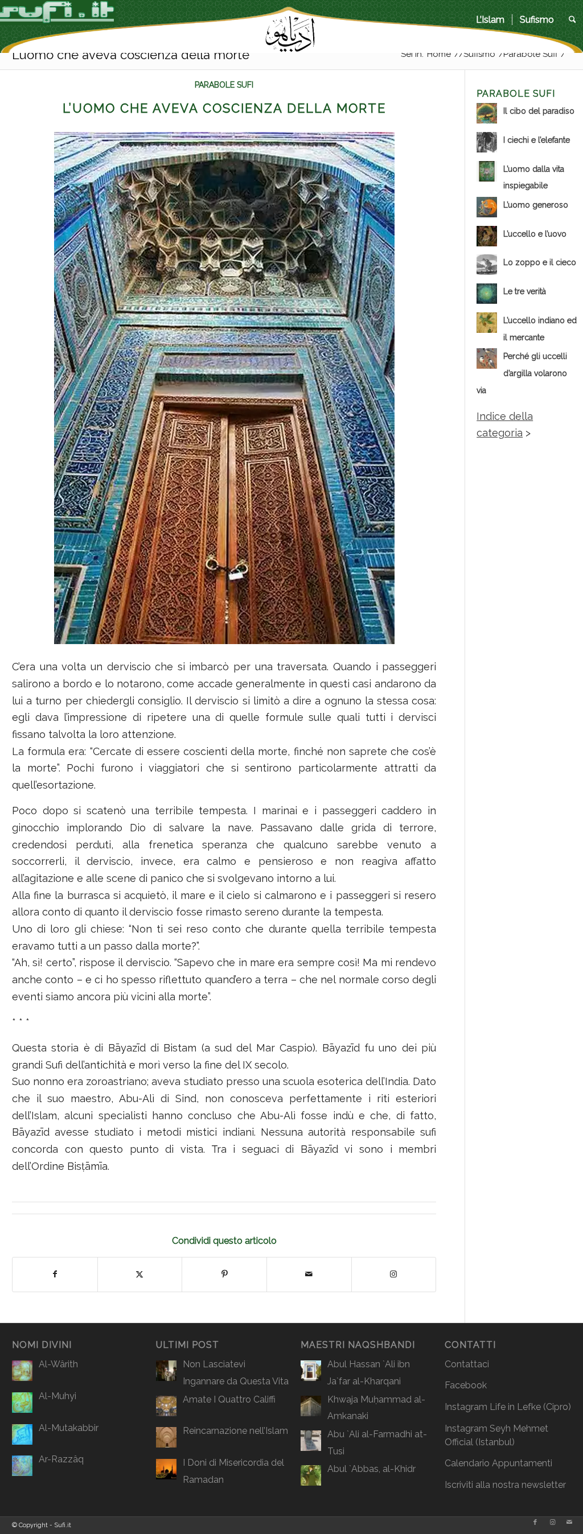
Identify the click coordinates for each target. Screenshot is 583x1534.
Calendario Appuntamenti (498, 1463)
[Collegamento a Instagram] (394, 1274)
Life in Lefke (515, 1406)
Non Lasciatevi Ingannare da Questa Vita (236, 1373)
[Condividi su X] (140, 1274)
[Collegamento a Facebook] (535, 1522)
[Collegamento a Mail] (569, 1522)
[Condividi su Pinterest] (224, 1274)
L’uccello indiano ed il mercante (540, 329)
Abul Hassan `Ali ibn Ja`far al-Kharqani (368, 1373)
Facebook (466, 1385)
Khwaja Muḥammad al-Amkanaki (376, 1408)
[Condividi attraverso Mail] (309, 1274)
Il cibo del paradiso (538, 111)
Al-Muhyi (57, 1396)
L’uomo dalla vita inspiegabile (533, 177)
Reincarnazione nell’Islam (235, 1430)
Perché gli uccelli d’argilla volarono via (522, 373)
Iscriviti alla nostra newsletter (505, 1484)
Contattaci (467, 1364)
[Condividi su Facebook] (55, 1274)
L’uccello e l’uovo (534, 233)
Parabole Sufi (224, 84)
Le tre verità (524, 291)
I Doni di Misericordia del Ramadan (233, 1471)
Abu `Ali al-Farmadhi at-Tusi (377, 1443)
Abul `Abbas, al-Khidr (371, 1468)
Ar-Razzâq (61, 1459)
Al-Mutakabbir (68, 1427)
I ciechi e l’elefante (536, 140)
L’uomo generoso (535, 204)
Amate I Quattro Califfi (229, 1399)
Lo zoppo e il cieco (539, 262)
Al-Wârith (58, 1364)
